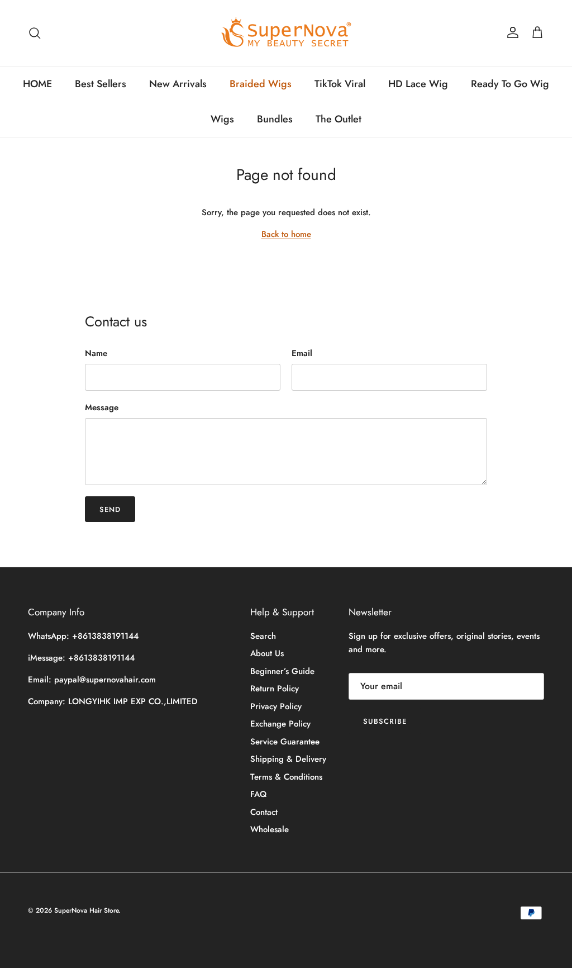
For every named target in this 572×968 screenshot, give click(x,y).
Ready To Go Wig (510, 84)
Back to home (286, 234)
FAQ (258, 794)
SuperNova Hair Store (86, 910)
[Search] (34, 33)
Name (96, 353)
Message (101, 408)
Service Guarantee (285, 742)
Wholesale (269, 829)
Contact (264, 812)
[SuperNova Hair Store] (286, 33)
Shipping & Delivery (288, 759)
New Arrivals (178, 84)
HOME (37, 84)
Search (263, 636)
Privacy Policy (276, 706)
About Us (267, 653)
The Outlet (338, 119)
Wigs (222, 119)
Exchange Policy (280, 724)
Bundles (275, 119)
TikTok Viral (339, 84)
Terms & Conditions (286, 777)
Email (302, 353)
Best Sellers (100, 84)
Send (110, 509)
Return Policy (274, 688)
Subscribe (385, 721)
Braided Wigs (261, 84)
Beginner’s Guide (282, 671)
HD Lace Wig (418, 84)
